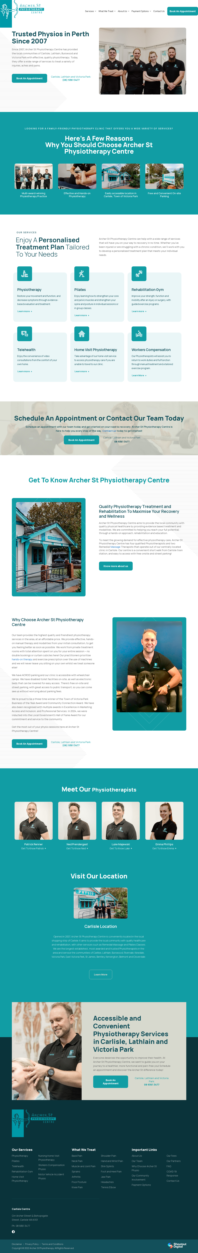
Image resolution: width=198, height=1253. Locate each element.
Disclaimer (17, 1244)
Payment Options (140, 11)
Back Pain (77, 1155)
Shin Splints (107, 1166)
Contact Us (159, 11)
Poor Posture (79, 1182)
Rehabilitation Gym (22, 1171)
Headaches (107, 1182)
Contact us (109, 430)
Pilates (16, 1161)
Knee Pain (77, 1187)
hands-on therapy (22, 659)
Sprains (76, 1171)
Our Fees (172, 1155)
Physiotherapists (114, 789)
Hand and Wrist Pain (112, 1161)
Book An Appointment (183, 11)
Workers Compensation (151, 349)
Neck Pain (77, 1161)
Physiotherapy (20, 1155)
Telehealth (18, 1166)
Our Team (149, 418)
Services (89, 11)
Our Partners (174, 1161)
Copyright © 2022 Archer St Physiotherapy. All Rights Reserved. (43, 1248)
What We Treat (105, 11)
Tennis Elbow (108, 1187)
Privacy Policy (32, 1244)
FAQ (169, 1166)
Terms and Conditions (52, 1244)
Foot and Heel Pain (111, 1171)
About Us (122, 11)
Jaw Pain (106, 1176)
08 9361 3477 (122, 441)
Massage (115, 546)
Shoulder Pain (108, 1155)
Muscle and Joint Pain (83, 1166)
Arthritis (76, 1176)
